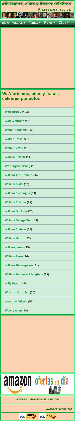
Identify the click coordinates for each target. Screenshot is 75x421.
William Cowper (18, 202)
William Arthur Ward (22, 175)
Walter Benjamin (19, 130)
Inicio (5, 22)
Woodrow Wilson (19, 301)
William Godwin (18, 229)
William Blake (17, 184)
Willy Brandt (16, 283)
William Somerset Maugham (27, 274)
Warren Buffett (18, 157)
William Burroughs (20, 193)
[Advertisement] (37, 58)
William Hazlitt (18, 238)
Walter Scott (16, 148)
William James (17, 247)
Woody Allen (16, 310)
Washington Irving (20, 166)
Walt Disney (17, 112)
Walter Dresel (17, 139)
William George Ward (21, 220)
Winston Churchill (20, 292)
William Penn (17, 256)
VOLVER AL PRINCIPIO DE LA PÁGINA (38, 399)
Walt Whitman (17, 121)
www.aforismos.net (59, 408)
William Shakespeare (22, 265)
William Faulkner (19, 211)
